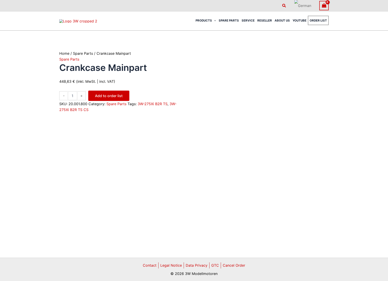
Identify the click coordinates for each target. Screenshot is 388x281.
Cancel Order (234, 265)
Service (248, 20)
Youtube (299, 20)
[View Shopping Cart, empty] (324, 5)
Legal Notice (171, 265)
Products (204, 20)
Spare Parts (229, 20)
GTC (215, 265)
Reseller (264, 20)
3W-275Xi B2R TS (153, 104)
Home (64, 53)
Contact (150, 265)
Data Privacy (196, 265)
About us (282, 20)
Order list (318, 20)
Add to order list (109, 96)
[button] (284, 6)
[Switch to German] (303, 5)
